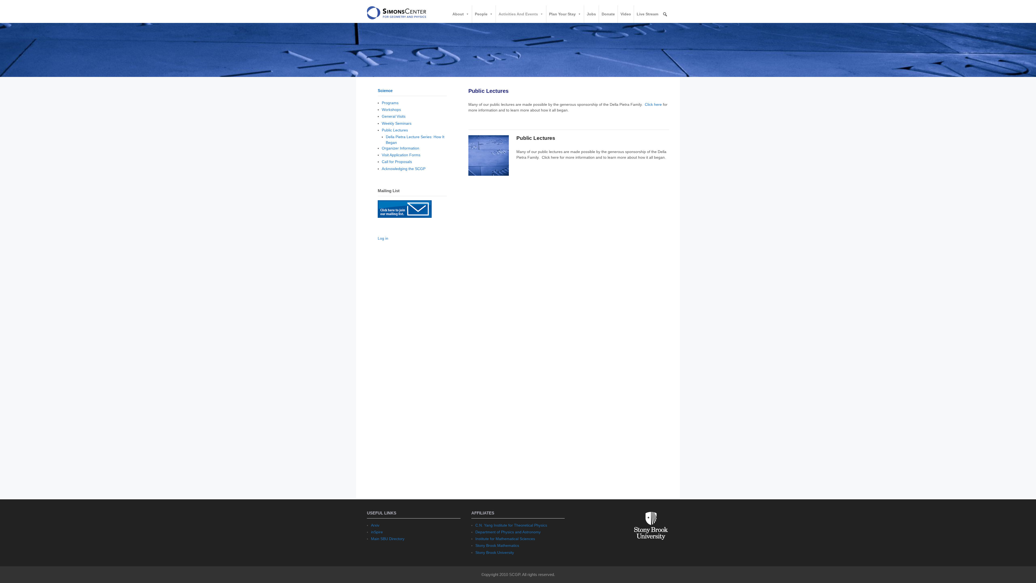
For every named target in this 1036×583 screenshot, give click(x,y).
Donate (608, 14)
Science (385, 90)
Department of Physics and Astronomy (508, 532)
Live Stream (647, 14)
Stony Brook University (494, 552)
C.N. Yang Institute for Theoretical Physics (511, 525)
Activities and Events (518, 14)
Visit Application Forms (401, 155)
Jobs (591, 14)
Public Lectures (535, 138)
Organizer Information (400, 148)
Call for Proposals (397, 162)
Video (626, 14)
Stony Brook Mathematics (497, 545)
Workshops (391, 109)
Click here (653, 104)
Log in (383, 238)
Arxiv (375, 525)
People (481, 14)
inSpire (377, 532)
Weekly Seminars (396, 123)
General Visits (393, 116)
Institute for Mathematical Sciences (505, 539)
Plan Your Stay (562, 14)
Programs (390, 103)
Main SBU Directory (387, 539)
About (458, 14)
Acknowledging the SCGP (403, 169)
